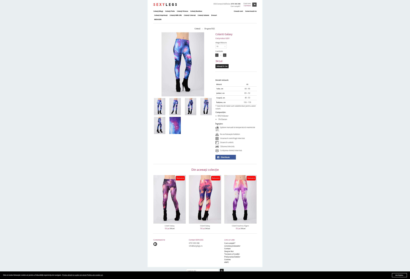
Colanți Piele (170, 11)
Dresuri (214, 15)
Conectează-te (251, 11)
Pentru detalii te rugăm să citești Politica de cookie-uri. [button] (82, 275)
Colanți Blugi (158, 11)
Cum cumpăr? (229, 243)
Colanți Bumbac (196, 11)
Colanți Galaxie (203, 15)
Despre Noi (229, 251)
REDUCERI (157, 19)
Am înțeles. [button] (399, 275)
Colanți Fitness (182, 11)
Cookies (227, 259)
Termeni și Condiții (231, 254)
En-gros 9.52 (210, 28)
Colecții (197, 28)
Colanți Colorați (190, 15)
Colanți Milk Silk (176, 15)
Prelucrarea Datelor (232, 257)
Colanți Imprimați (161, 15)
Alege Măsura (221, 42)
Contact (227, 248)
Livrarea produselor (232, 246)
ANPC (226, 262)
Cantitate (219, 51)
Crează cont (238, 11)
